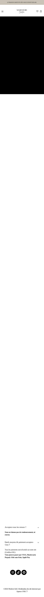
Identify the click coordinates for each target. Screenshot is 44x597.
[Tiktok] (18, 572)
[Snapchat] (24, 572)
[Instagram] (12, 572)
